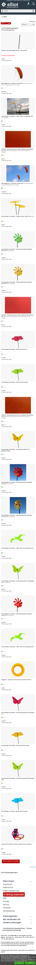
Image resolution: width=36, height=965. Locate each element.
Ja (19, 962)
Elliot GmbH (8, 881)
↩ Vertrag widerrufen (14, 894)
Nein (30, 962)
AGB (4, 898)
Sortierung (32, 21)
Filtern (3, 23)
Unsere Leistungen (12, 922)
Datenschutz (8, 887)
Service (6, 904)
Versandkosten (9, 911)
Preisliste (6, 908)
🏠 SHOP (4, 16)
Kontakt (6, 901)
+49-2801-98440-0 (16, 0)
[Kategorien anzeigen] (33, 11)
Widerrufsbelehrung (11, 890)
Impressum (7, 884)
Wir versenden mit (11, 919)
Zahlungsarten (10, 916)
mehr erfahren (30, 961)
